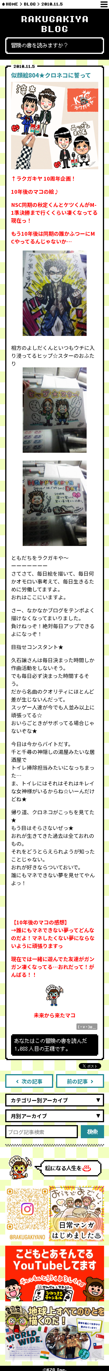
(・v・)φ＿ (87, 1026)
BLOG (30, 4)
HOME (12, 4)
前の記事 (77, 1081)
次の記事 (32, 1081)
